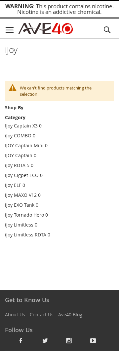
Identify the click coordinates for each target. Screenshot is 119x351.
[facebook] (21, 340)
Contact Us (42, 314)
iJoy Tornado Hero (24, 215)
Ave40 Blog (70, 314)
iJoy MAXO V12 (21, 195)
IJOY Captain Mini (24, 145)
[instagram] (69, 340)
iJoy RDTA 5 (17, 165)
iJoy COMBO (18, 135)
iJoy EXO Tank (19, 205)
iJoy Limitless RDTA (25, 234)
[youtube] (93, 340)
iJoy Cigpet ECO (22, 175)
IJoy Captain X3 (21, 126)
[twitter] (45, 340)
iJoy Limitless (19, 225)
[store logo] (45, 28)
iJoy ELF (13, 185)
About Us (15, 314)
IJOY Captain (18, 155)
